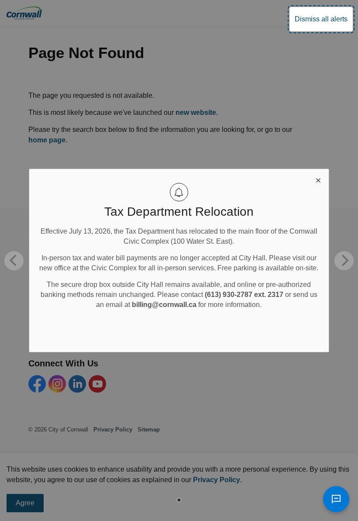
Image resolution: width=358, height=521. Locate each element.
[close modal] (318, 179)
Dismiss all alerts (321, 19)
